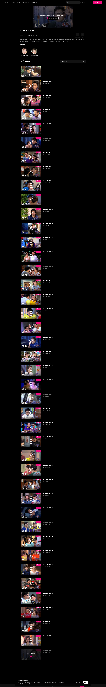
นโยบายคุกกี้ (35, 684)
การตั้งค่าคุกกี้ (78, 682)
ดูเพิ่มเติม (22, 44)
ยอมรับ (85, 682)
